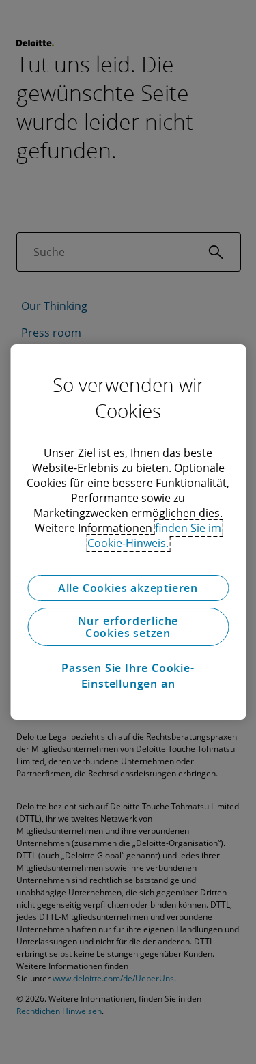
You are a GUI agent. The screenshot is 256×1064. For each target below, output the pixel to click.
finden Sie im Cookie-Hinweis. (154, 535)
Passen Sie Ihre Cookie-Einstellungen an (127, 675)
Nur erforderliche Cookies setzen (128, 627)
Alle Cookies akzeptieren (128, 588)
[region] (128, 532)
